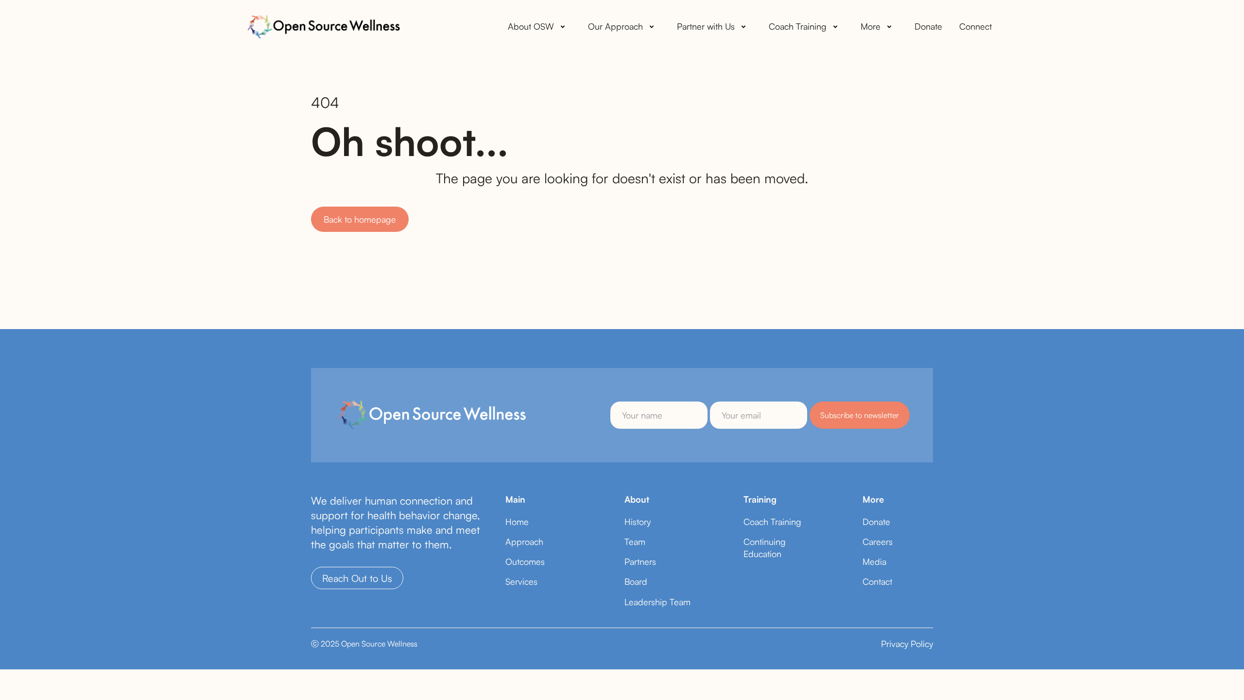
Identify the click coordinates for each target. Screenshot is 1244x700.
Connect (975, 26)
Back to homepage (360, 219)
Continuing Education (764, 547)
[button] (538, 26)
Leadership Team (657, 601)
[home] (323, 26)
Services (521, 581)
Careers (878, 541)
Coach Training (772, 521)
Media (874, 561)
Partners (640, 561)
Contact (877, 581)
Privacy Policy (907, 643)
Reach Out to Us (357, 578)
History (637, 521)
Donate (928, 26)
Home (517, 521)
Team (634, 541)
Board (635, 581)
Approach (524, 541)
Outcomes (525, 561)
